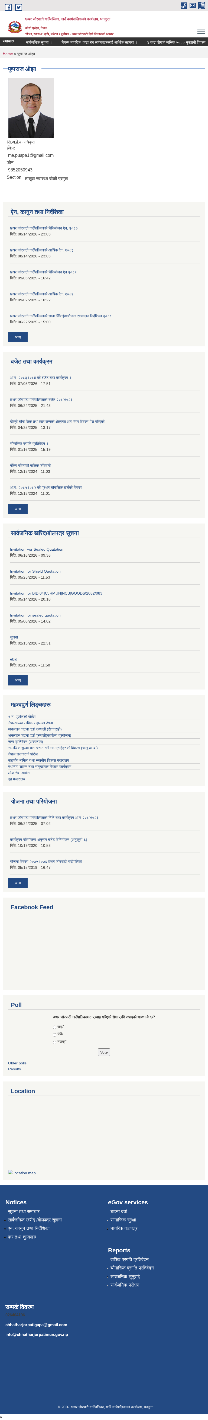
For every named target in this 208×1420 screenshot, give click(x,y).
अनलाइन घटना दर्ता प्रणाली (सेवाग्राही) (35, 729)
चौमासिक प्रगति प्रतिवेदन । (29, 443)
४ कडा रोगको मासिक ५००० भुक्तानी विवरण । (172, 42)
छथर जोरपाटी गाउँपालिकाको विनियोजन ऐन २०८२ (43, 272)
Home (8, 54)
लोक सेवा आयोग (19, 773)
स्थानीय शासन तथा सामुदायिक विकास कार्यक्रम (39, 766)
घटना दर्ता (118, 1211)
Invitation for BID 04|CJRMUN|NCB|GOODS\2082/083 (56, 593)
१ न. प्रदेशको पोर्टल (21, 716)
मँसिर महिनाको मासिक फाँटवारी (30, 465)
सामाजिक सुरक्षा (123, 1220)
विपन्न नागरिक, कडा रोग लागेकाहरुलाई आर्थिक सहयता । (94, 42)
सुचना (14, 637)
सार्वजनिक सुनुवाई (125, 1276)
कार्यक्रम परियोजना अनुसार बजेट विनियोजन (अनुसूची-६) (48, 839)
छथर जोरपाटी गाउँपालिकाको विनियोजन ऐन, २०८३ (44, 228)
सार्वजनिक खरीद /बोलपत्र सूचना (35, 1220)
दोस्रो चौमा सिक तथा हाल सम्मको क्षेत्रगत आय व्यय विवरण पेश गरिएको (57, 421)
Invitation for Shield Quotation (35, 571)
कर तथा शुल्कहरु (22, 1237)
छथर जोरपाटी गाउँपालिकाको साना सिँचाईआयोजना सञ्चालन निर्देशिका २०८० (61, 316)
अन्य (18, 337)
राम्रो (60, 1027)
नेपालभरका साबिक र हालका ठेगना (30, 723)
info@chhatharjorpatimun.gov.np (36, 1334)
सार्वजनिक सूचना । (33, 42)
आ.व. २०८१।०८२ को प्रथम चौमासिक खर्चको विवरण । (48, 487)
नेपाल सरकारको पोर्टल (23, 754)
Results (14, 1069)
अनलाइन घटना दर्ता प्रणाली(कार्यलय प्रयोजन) (39, 735)
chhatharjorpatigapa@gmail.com (36, 1324)
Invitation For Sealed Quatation (36, 549)
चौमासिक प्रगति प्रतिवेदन (132, 1268)
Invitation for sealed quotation (35, 615)
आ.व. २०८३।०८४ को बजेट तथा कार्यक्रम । (41, 377)
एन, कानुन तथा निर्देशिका (29, 1228)
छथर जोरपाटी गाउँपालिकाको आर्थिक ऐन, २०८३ (41, 250)
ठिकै (60, 1034)
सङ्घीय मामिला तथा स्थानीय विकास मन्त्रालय (38, 760)
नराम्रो (61, 1041)
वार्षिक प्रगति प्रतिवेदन (129, 1259)
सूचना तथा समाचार (24, 1211)
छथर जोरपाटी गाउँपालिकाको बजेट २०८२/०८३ (41, 399)
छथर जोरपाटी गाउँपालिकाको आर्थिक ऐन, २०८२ (41, 294)
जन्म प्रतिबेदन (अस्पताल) (25, 741)
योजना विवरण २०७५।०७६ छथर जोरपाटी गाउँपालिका (46, 861)
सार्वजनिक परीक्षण (124, 1285)
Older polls (17, 1063)
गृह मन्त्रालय (16, 779)
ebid (13, 659)
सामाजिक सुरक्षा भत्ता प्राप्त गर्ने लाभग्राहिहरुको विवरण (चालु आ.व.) (53, 748)
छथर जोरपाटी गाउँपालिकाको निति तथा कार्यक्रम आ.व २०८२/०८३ (54, 817)
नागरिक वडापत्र (123, 1228)
